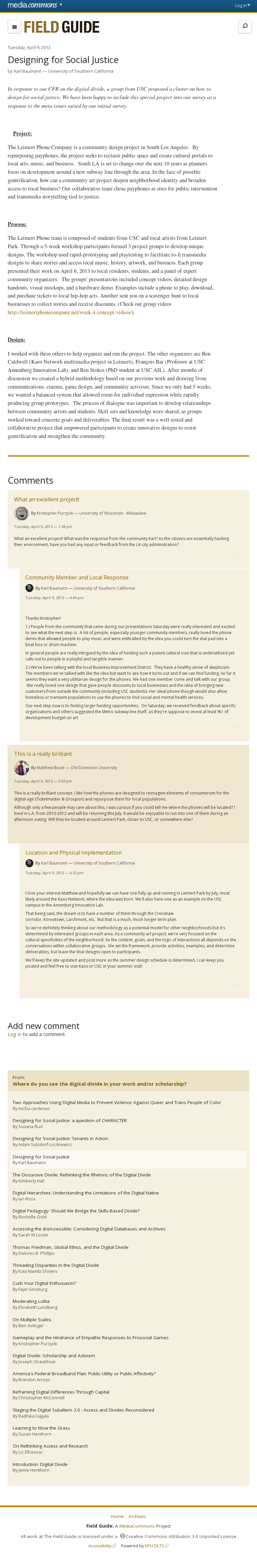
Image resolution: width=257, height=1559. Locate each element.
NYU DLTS (154, 1546)
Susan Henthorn (35, 1434)
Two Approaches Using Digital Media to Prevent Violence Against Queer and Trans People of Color (117, 1102)
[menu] (14, 26)
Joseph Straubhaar (37, 1362)
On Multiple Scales (32, 1320)
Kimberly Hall (31, 1181)
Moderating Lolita (31, 1301)
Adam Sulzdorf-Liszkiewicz (45, 1144)
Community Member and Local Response (76, 577)
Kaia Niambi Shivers (38, 1271)
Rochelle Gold (32, 1217)
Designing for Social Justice (41, 1157)
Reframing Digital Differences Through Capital (61, 1392)
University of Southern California (80, 71)
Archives (137, 1516)
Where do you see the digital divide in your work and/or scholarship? (100, 1083)
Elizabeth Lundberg (37, 1307)
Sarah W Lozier (33, 1235)
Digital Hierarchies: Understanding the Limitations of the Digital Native (86, 1193)
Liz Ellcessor (30, 1452)
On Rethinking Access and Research (50, 1446)
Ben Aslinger (31, 1326)
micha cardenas (34, 1108)
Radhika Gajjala (33, 1416)
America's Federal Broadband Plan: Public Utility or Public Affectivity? (84, 1374)
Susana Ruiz (30, 1126)
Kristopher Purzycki (55, 513)
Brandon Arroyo (34, 1380)
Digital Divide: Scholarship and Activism (54, 1356)
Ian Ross (26, 1199)
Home (117, 1516)
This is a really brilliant (43, 753)
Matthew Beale (51, 767)
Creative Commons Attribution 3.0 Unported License (181, 1536)
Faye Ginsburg (32, 1289)
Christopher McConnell (41, 1398)
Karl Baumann (27, 71)
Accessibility (99, 1546)
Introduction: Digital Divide (40, 1464)
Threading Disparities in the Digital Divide (56, 1265)
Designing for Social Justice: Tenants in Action (60, 1138)
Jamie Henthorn (34, 1470)
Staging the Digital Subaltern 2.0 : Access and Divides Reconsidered (83, 1410)
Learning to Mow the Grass (41, 1428)
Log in (241, 5)
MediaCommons (137, 1526)
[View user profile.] (21, 513)
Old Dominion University (94, 767)
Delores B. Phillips (36, 1253)
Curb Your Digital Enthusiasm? (44, 1283)
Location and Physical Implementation (73, 852)
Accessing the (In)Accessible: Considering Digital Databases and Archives (89, 1229)
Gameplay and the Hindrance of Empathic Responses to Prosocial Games (91, 1338)
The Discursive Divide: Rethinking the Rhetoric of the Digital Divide (82, 1175)
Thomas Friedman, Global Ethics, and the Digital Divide (70, 1247)
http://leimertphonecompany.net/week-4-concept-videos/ (70, 312)
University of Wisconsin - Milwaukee (112, 513)
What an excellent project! (46, 499)
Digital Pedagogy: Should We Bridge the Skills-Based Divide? (76, 1211)
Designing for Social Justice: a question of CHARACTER (70, 1120)
